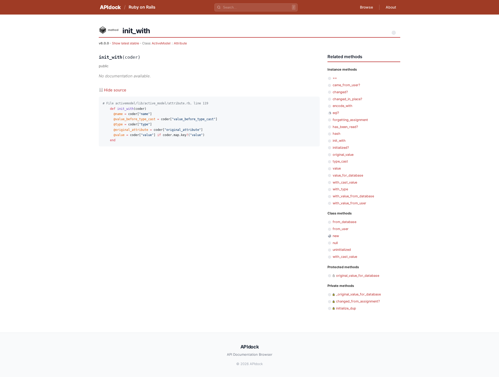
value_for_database (348, 175)
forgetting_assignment (350, 120)
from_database (344, 222)
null (335, 243)
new (336, 236)
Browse (366, 7)
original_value (343, 155)
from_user (341, 229)
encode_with (342, 106)
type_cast (340, 161)
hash (336, 134)
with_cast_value (345, 182)
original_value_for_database (357, 276)
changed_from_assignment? (358, 301)
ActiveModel (161, 43)
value (337, 168)
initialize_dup (346, 308)
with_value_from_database (353, 196)
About (391, 7)
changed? (340, 92)
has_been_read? (345, 127)
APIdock (110, 7)
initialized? (341, 148)
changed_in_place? (347, 99)
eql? (336, 113)
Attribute (180, 43)
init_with (339, 141)
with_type (340, 189)
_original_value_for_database (358, 294)
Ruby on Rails (142, 7)
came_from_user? (346, 85)
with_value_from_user (349, 203)
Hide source (115, 89)
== (335, 78)
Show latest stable (126, 43)
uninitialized (342, 250)
